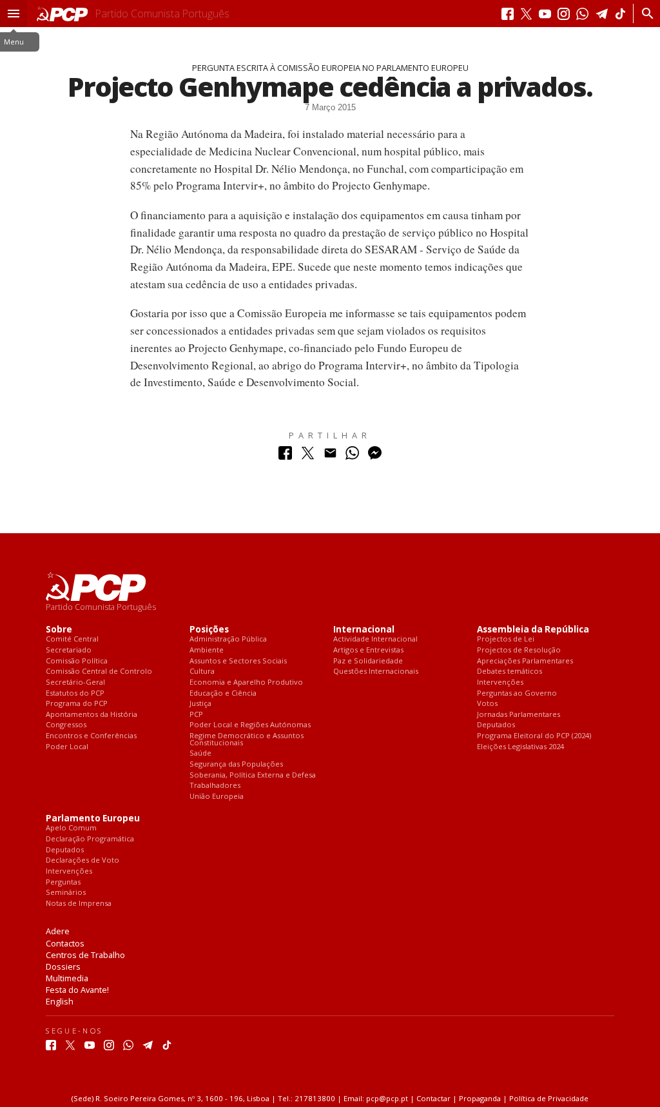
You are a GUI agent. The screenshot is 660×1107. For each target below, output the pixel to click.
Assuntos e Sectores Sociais (238, 661)
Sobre (59, 629)
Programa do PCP (77, 703)
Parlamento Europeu (93, 818)
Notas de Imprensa (79, 903)
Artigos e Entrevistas (368, 650)
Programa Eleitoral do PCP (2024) (534, 736)
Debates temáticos (509, 671)
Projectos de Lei (505, 639)
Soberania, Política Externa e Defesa (252, 775)
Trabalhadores (214, 785)
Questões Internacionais (375, 671)
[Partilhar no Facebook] (285, 456)
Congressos (66, 725)
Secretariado (69, 650)
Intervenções (500, 682)
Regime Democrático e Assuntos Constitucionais (246, 739)
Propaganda (480, 1098)
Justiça (200, 703)
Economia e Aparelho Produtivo (246, 682)
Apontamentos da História (91, 714)
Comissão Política (77, 661)
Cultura (202, 671)
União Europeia (216, 796)
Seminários (66, 892)
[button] (13, 13)
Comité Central (72, 639)
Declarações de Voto (82, 860)
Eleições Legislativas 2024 (520, 746)
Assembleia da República (533, 629)
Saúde (200, 753)
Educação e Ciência (223, 693)
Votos (487, 703)
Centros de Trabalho (85, 955)
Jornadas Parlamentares (518, 714)
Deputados (496, 725)
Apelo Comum (71, 828)
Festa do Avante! (77, 990)
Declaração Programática (90, 839)
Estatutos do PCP (75, 693)
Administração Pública (228, 639)
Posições (209, 629)
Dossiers (63, 966)
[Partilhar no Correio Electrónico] (330, 456)
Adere (58, 931)
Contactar (433, 1098)
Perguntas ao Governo (517, 693)
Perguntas (63, 882)
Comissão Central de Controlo (99, 671)
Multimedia (67, 978)
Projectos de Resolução (519, 650)
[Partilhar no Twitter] (308, 456)
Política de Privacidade (548, 1098)
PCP (196, 714)
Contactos (65, 943)
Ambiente (206, 650)
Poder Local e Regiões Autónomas (250, 725)
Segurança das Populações (236, 764)
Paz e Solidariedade (368, 661)
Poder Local (67, 746)
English (59, 1001)
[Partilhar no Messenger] (375, 456)
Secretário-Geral (75, 682)
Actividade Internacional (375, 639)
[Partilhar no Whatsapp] (352, 456)
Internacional (363, 629)
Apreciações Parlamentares (525, 661)
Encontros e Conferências (91, 736)
